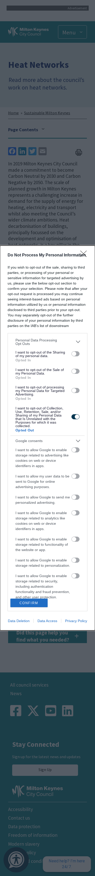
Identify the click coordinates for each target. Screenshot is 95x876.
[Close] (85, 255)
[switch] (75, 353)
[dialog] (47, 438)
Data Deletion (19, 621)
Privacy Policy (76, 621)
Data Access (47, 621)
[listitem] (47, 341)
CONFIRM (29, 603)
